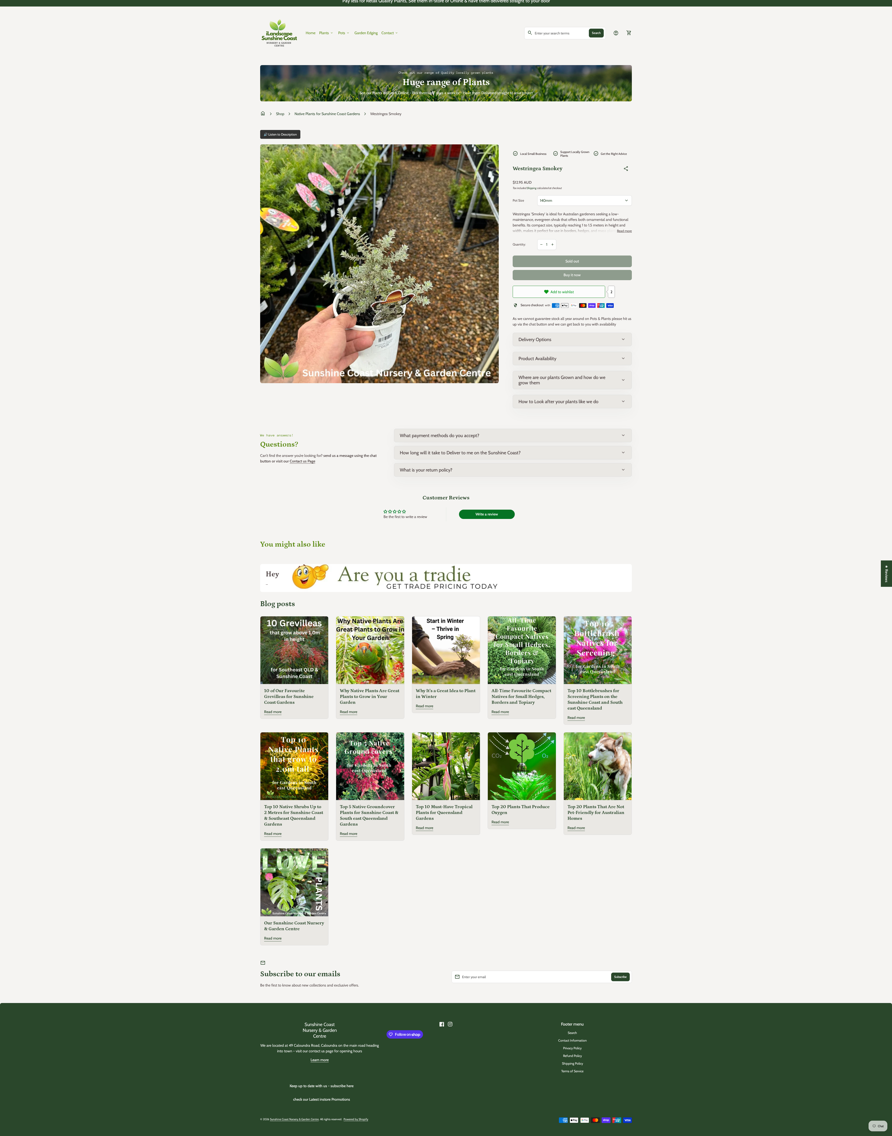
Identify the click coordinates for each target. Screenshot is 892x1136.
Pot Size (518, 201)
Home (310, 33)
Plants (326, 33)
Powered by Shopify (356, 1119)
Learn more (320, 1060)
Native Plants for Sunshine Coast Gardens (327, 114)
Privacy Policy (572, 1048)
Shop (280, 114)
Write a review (487, 514)
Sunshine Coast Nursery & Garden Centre (320, 1030)
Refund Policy (572, 1056)
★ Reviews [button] (886, 573)
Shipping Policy (572, 1063)
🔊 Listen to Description (280, 134)
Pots (344, 33)
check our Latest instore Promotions (321, 1099)
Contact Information (572, 1040)
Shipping (532, 188)
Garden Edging (366, 33)
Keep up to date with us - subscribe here (322, 1086)
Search (596, 33)
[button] (92, 1092)
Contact (389, 33)
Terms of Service (572, 1071)
